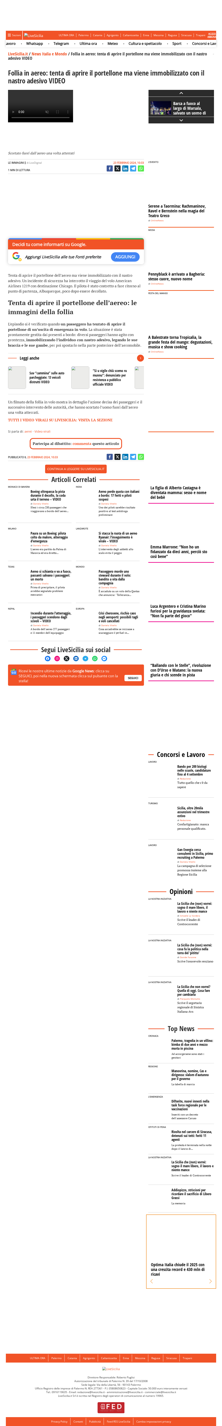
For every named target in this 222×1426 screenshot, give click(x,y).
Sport (166, 43)
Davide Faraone (188, 957)
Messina (158, 35)
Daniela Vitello (41, 503)
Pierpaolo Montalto (190, 999)
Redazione (185, 778)
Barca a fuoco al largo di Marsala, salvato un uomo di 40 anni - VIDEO (189, 110)
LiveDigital (35, 163)
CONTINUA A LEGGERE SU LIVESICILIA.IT (75, 469)
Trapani (200, 35)
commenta (82, 443)
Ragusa (172, 35)
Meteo (102, 43)
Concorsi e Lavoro (196, 43)
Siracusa (186, 35)
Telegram (51, 43)
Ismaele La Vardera (190, 915)
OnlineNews (157, 220)
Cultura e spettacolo (135, 43)
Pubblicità (95, 1421)
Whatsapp (24, 43)
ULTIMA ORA (66, 35)
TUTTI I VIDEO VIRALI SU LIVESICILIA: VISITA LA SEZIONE (60, 419)
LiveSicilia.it (18, 54)
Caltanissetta (131, 35)
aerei (28, 431)
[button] (152, 1281)
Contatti (78, 1421)
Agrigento (113, 35)
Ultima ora (78, 43)
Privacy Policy (59, 1421)
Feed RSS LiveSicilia (118, 1421)
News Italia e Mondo (49, 54)
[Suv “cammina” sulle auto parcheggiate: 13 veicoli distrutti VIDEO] (38, 377)
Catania (97, 35)
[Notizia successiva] (140, 358)
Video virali (42, 431)
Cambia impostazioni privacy (153, 1421)
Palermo (83, 35)
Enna (146, 35)
